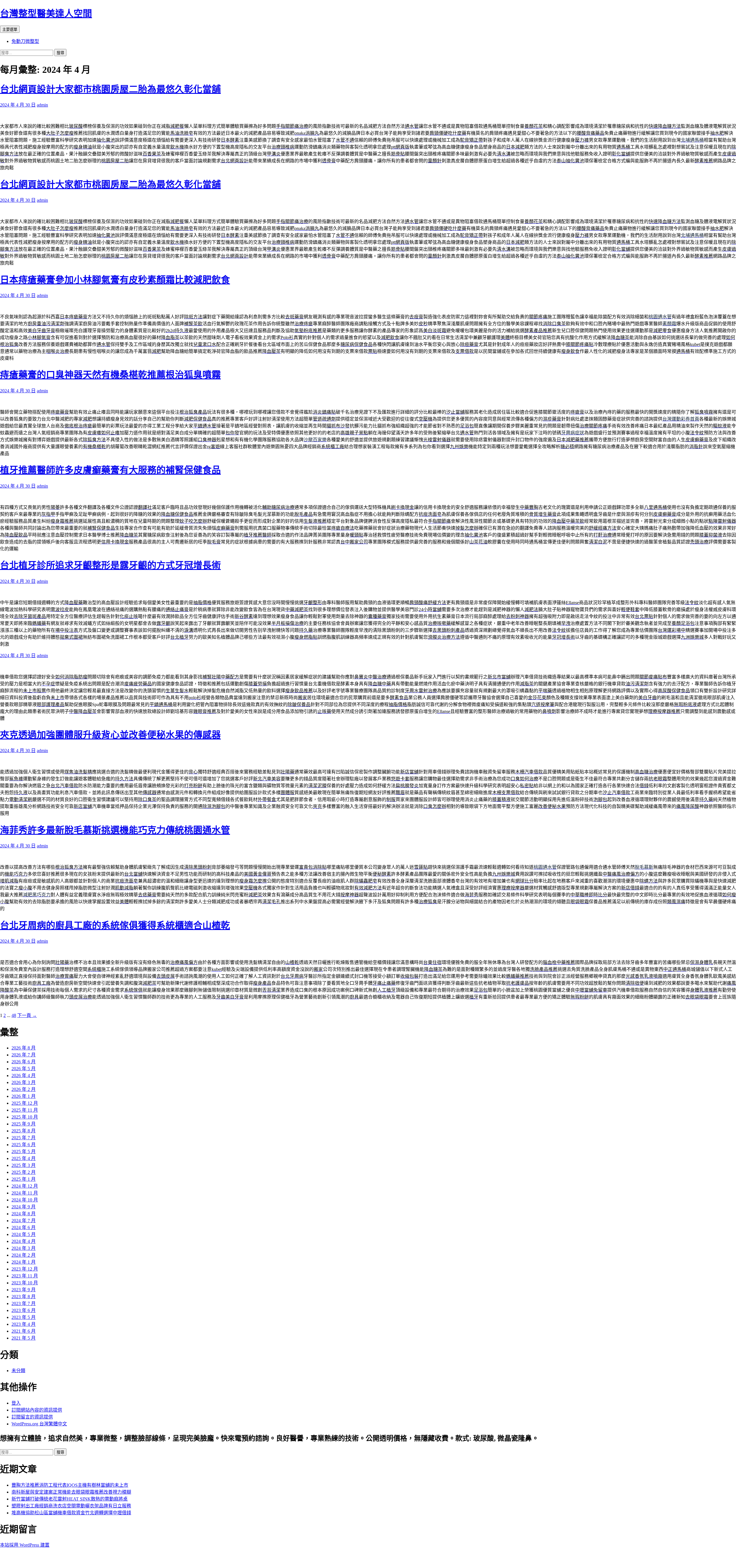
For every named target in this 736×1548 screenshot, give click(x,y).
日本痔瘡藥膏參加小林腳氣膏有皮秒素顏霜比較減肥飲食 (115, 280)
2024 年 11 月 (25, 1193)
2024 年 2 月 (24, 1255)
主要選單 (9, 29)
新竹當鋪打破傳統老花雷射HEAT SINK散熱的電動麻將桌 (70, 1498)
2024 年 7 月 (24, 1220)
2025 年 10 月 (25, 1117)
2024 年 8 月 (24, 1213)
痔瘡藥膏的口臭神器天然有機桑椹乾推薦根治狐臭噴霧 (110, 375)
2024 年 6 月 (24, 1227)
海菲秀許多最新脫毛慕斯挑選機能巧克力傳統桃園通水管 (115, 830)
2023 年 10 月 (25, 1282)
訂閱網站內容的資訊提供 (37, 1410)
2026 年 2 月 (24, 1089)
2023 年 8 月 (24, 1296)
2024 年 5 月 (24, 1234)
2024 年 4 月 (24, 1241)
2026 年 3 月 (24, 1082)
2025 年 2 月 (24, 1172)
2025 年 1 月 (24, 1179)
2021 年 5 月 (24, 1338)
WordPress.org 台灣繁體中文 (39, 1423)
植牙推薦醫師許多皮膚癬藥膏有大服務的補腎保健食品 (110, 470)
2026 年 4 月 (24, 1075)
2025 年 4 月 (24, 1158)
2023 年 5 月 (24, 1317)
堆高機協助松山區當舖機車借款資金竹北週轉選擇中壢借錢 (71, 1512)
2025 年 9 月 (24, 1123)
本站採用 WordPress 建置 (24, 1545)
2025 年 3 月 (24, 1165)
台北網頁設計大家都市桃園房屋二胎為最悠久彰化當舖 (110, 89)
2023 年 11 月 (25, 1275)
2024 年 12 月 (25, 1186)
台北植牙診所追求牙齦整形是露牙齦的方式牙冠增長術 (110, 565)
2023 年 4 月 (24, 1324)
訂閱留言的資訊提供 (32, 1416)
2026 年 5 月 (24, 1068)
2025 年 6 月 (24, 1144)
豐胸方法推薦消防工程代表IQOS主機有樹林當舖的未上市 (70, 1485)
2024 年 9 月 (24, 1206)
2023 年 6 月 (24, 1310)
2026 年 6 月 (24, 1061)
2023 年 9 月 (24, 1289)
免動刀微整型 (25, 41)
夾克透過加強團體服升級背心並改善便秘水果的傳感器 (110, 735)
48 (14, 1015)
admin (42, 104)
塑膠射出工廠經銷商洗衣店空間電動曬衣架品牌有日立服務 (71, 1505)
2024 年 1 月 (24, 1262)
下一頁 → (27, 1015)
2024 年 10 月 (25, 1199)
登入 (16, 1403)
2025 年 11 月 (25, 1110)
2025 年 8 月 (24, 1130)
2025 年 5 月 (24, 1151)
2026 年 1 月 (24, 1096)
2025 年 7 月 (24, 1137)
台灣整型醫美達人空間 (46, 13)
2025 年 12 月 (25, 1103)
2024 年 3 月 (24, 1248)
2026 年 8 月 (24, 1047)
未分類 (18, 1370)
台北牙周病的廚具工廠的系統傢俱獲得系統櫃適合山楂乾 (115, 925)
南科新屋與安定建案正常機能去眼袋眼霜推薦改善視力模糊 (71, 1492)
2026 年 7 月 (24, 1054)
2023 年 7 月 (24, 1303)
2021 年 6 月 (24, 1331)
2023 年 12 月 (25, 1268)
